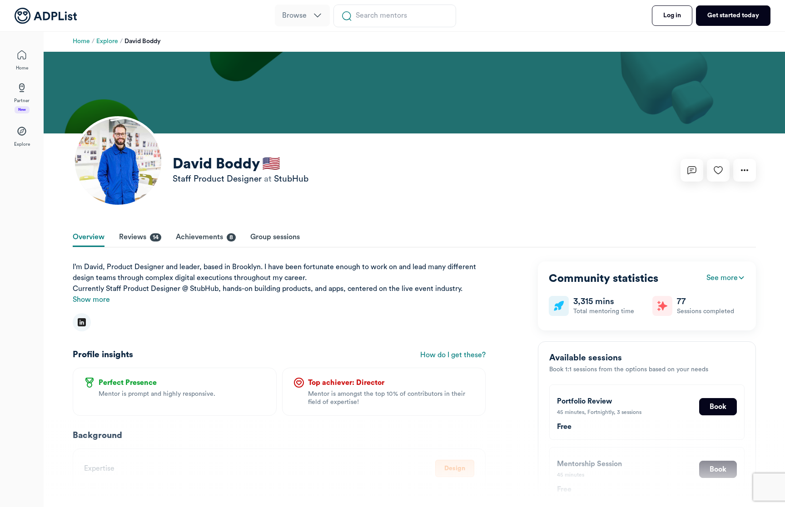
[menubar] (302, 16)
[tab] (88, 238)
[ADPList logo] (46, 16)
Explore (107, 41)
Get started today (733, 15)
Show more (91, 299)
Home (81, 41)
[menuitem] (302, 15)
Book (718, 406)
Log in (672, 15)
